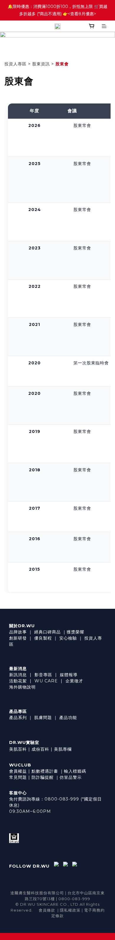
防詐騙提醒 (43, 777)
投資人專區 (15, 64)
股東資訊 (41, 64)
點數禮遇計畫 (45, 771)
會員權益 (18, 771)
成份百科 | (42, 749)
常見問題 (18, 777)
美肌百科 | (19, 749)
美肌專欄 (63, 749)
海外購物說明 (22, 687)
